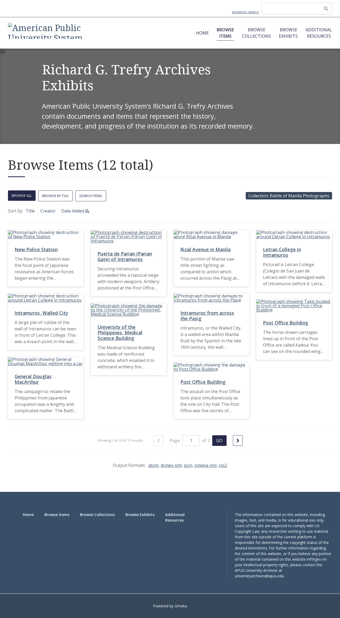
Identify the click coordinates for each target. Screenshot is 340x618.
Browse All (22, 195)
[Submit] (326, 8)
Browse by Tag (55, 195)
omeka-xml (205, 465)
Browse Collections (256, 33)
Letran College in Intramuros (282, 252)
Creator (48, 211)
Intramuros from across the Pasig (207, 316)
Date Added (73, 211)
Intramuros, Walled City (41, 313)
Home (202, 33)
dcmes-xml (171, 465)
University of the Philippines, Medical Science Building (119, 332)
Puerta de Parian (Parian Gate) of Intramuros (124, 256)
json (188, 465)
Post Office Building (285, 322)
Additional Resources (319, 33)
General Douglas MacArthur (33, 379)
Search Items (90, 195)
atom (153, 465)
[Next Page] (238, 440)
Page (175, 441)
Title (30, 211)
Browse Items (225, 33)
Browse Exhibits (288, 33)
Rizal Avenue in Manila (205, 249)
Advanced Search (245, 12)
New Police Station (36, 249)
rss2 (223, 465)
